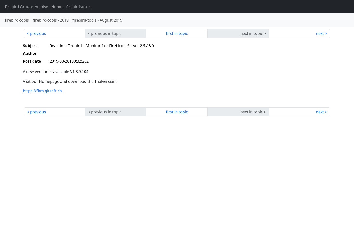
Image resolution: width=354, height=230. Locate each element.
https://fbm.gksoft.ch (42, 91)
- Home (33, 6)
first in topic (177, 33)
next (320, 33)
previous (38, 33)
